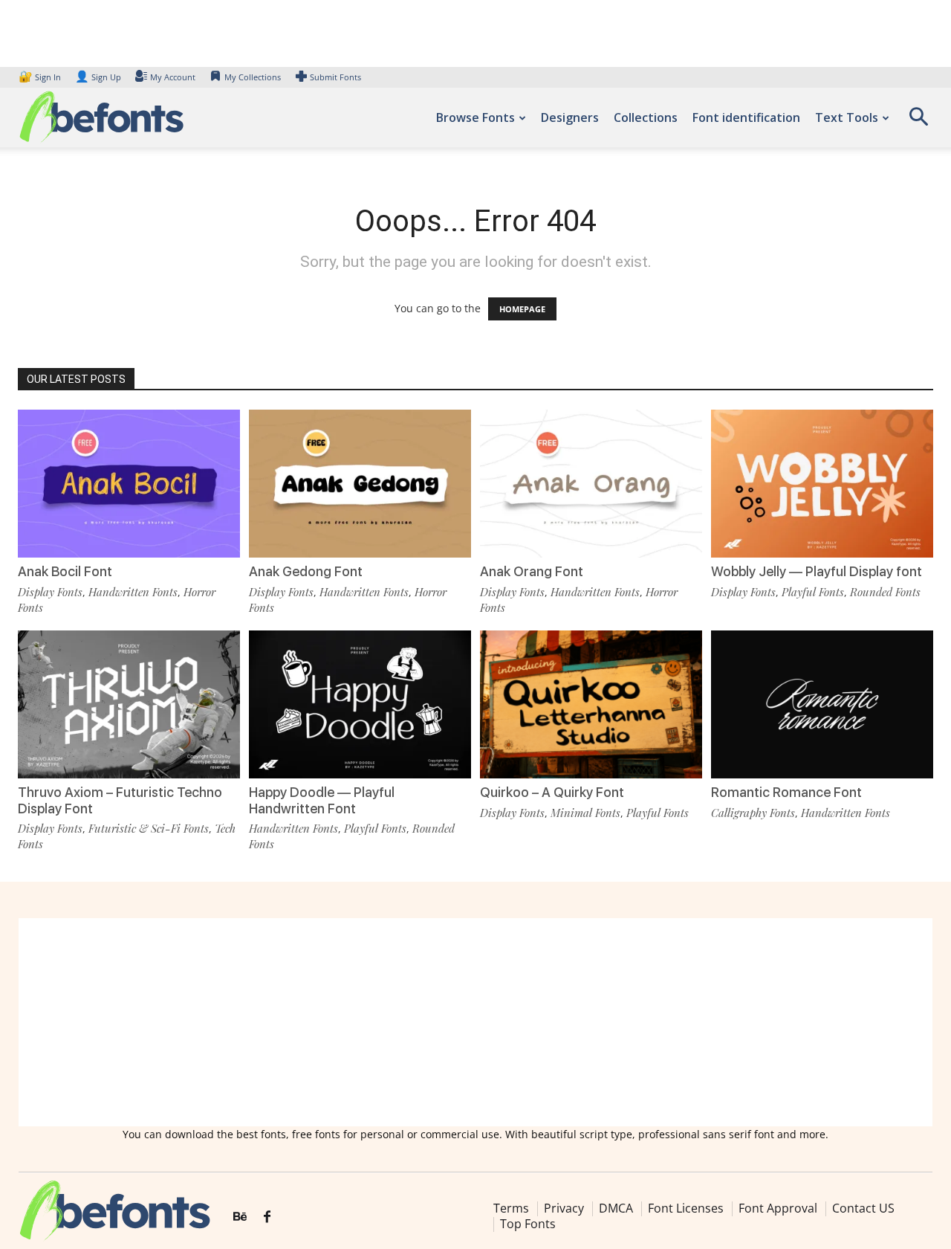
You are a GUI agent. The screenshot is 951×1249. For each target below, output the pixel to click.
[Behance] (240, 1217)
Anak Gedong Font (306, 571)
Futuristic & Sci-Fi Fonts (148, 828)
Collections (646, 117)
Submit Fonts (335, 77)
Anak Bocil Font (65, 571)
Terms (511, 1208)
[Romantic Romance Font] (822, 704)
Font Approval (778, 1208)
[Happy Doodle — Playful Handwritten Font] (360, 704)
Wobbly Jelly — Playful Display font (816, 571)
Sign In (41, 77)
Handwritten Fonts (133, 591)
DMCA (616, 1208)
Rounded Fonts (885, 591)
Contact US (863, 1208)
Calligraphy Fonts (753, 812)
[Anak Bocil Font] (129, 484)
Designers (570, 117)
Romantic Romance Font (786, 792)
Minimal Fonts (585, 812)
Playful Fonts (813, 591)
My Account (172, 77)
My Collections (252, 77)
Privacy (564, 1208)
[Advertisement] (475, 1022)
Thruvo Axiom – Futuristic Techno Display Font (120, 800)
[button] (918, 121)
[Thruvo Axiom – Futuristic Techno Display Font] (129, 704)
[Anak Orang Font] (591, 484)
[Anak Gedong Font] (360, 484)
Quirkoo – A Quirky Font (552, 792)
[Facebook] (267, 1217)
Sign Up (98, 77)
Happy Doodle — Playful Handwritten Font (322, 800)
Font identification (746, 117)
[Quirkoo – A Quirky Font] (591, 704)
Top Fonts (528, 1223)
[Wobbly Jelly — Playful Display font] (822, 484)
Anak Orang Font (531, 571)
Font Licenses (686, 1208)
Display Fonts (50, 591)
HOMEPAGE (522, 308)
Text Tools (846, 117)
